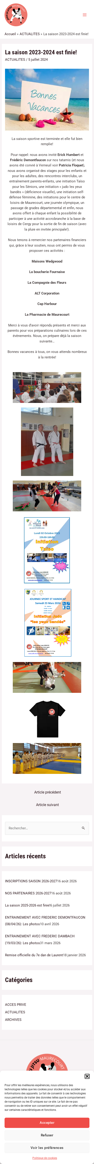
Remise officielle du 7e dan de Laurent (34, 955)
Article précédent (47, 792)
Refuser (47, 1135)
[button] (87, 1076)
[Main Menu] (84, 15)
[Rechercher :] (47, 828)
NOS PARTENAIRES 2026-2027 (28, 893)
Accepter (47, 1123)
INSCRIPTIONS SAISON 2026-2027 (31, 881)
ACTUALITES (15, 60)
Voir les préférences (47, 1148)
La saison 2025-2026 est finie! (27, 905)
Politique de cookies (44, 1158)
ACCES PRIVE (15, 1005)
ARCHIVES (13, 1020)
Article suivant (47, 805)
